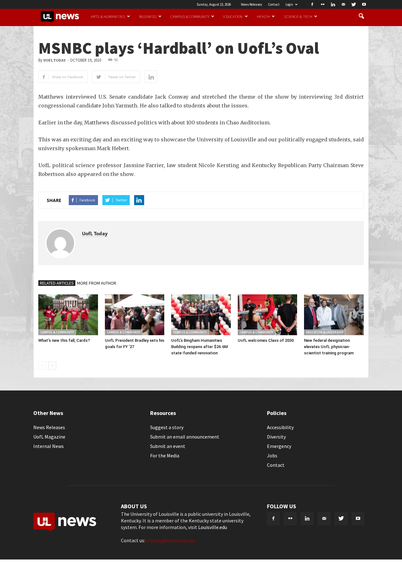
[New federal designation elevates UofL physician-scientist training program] (334, 314)
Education (232, 16)
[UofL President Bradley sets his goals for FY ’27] (135, 314)
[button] (361, 16)
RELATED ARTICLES (57, 283)
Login (289, 4)
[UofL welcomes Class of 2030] (267, 314)
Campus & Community (190, 16)
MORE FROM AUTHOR (96, 283)
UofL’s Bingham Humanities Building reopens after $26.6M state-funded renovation (199, 346)
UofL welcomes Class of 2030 (266, 340)
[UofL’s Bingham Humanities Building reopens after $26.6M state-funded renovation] (201, 314)
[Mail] (343, 4)
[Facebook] (312, 4)
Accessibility (280, 427)
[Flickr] (322, 4)
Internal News (48, 446)
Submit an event (167, 446)
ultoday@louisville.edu (170, 540)
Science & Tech (298, 16)
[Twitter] (353, 4)
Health (263, 16)
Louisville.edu (212, 527)
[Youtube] (364, 4)
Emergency (279, 446)
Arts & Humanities (108, 16)
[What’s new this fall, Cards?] (68, 314)
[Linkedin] (333, 4)
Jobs (272, 455)
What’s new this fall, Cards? (64, 340)
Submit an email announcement (184, 437)
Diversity (276, 437)
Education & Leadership (325, 332)
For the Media (164, 455)
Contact (274, 4)
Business (147, 16)
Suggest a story (166, 427)
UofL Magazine (49, 437)
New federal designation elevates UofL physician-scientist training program (329, 346)
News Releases (251, 4)
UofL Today (54, 60)
